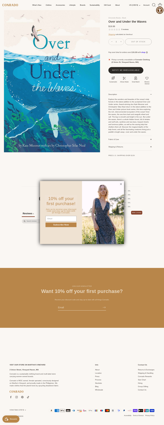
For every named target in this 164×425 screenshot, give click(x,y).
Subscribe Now (61, 225)
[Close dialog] (121, 184)
